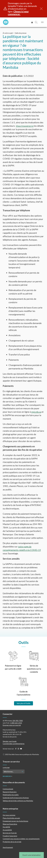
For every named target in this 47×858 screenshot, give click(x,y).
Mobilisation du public (11, 795)
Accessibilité (7, 830)
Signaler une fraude (9, 741)
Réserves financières (10, 824)
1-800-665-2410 (16, 723)
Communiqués (8, 789)
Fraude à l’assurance (10, 836)
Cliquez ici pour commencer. (18, 13)
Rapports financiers (10, 792)
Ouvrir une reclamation (31, 855)
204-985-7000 (17, 721)
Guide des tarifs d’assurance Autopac (16, 798)
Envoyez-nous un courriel (12, 725)
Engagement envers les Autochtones (15, 821)
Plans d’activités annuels (11, 818)
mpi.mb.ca (36, 411)
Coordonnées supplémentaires (13, 744)
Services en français (10, 833)
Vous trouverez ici (25, 125)
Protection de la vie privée (12, 842)
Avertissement (8, 847)
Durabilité (6, 827)
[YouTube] (21, 749)
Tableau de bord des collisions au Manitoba (18, 801)
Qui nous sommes (9, 815)
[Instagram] (18, 749)
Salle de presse (20, 33)
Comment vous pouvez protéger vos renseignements (21, 839)
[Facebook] (16, 749)
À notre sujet (8, 33)
